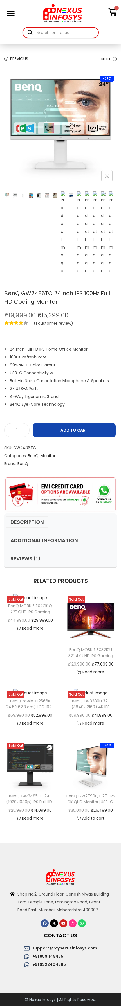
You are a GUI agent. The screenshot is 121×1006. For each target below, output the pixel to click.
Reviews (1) (25, 558)
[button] (10, 13)
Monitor (48, 456)
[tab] (60, 522)
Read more (33, 628)
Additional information (44, 540)
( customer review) (53, 323)
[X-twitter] (54, 923)
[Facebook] (45, 923)
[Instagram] (73, 923)
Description (27, 521)
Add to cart (74, 430)
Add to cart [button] (93, 818)
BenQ (33, 456)
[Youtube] (63, 923)
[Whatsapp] (82, 923)
